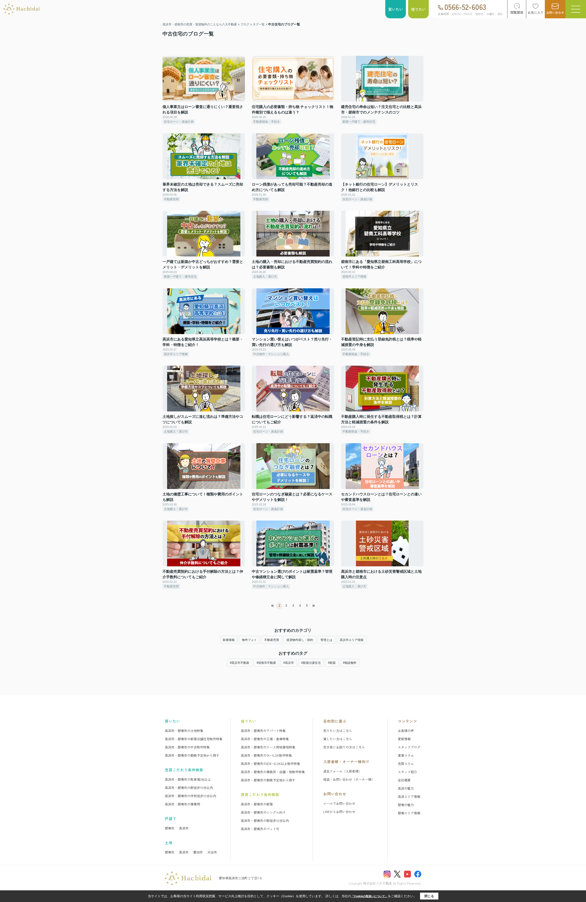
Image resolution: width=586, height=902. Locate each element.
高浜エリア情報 (409, 796)
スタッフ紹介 (407, 772)
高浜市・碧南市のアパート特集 (263, 730)
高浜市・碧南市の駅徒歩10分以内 (189, 787)
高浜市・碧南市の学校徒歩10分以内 (190, 796)
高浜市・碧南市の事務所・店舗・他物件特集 (273, 772)
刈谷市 (212, 852)
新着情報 (229, 640)
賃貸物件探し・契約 (299, 640)
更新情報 (404, 739)
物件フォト (249, 640)
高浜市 (184, 828)
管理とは (326, 640)
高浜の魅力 (406, 788)
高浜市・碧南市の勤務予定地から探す (192, 755)
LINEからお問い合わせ (339, 811)
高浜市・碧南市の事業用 (182, 804)
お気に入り (536, 12)
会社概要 (404, 780)
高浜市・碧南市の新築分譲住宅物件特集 (193, 739)
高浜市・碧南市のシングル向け (263, 812)
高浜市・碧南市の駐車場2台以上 (188, 779)
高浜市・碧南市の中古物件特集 (187, 747)
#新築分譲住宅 (311, 662)
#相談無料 (349, 662)
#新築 (332, 662)
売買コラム (406, 763)
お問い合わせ (555, 12)
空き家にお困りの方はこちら (344, 747)
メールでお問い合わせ (339, 803)
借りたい (418, 9)
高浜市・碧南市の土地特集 (184, 730)
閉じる (429, 896)
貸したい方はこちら (337, 739)
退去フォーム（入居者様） (342, 771)
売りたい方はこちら (337, 730)
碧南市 (169, 828)
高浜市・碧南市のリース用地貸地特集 (268, 747)
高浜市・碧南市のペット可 (260, 828)
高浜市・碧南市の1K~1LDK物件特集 (266, 755)
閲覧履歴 (516, 12)
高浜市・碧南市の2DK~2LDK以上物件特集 (270, 763)
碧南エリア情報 (409, 813)
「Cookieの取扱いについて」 (369, 896)
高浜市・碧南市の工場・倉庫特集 (265, 739)
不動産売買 (271, 640)
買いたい (395, 9)
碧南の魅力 (406, 804)
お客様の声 (406, 730)
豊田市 (198, 852)
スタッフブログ (409, 747)
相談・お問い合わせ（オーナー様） (348, 779)
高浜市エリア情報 (352, 640)
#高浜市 (288, 662)
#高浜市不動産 (239, 662)
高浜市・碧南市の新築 (257, 804)
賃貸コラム (406, 755)
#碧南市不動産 (266, 662)
